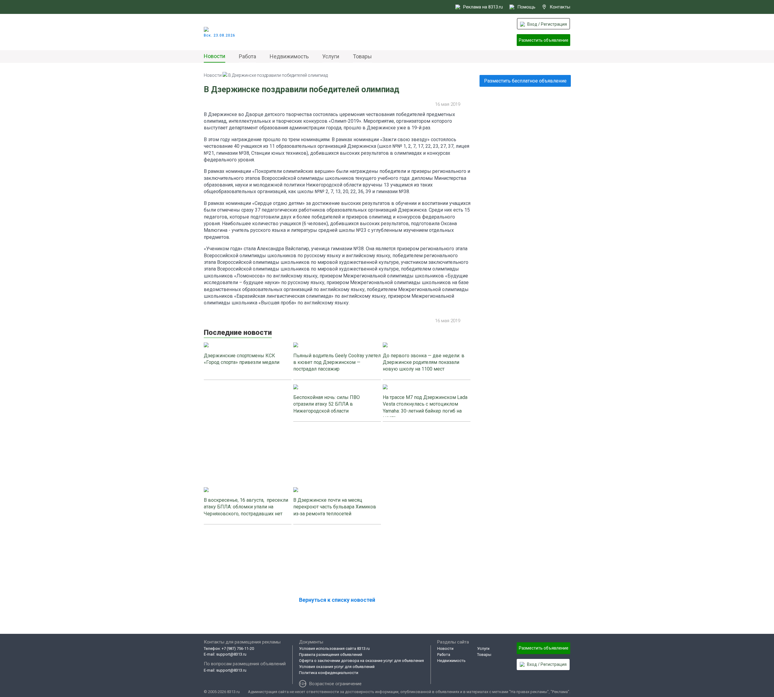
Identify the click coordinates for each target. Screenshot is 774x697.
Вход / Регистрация (547, 24)
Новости (214, 56)
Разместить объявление (543, 40)
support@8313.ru (231, 654)
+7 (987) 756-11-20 (238, 648)
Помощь (526, 7)
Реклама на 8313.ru (483, 7)
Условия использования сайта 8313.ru (334, 648)
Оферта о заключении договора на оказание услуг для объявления (361, 660)
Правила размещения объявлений (330, 654)
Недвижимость (289, 56)
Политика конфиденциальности (328, 672)
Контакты (560, 7)
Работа (247, 56)
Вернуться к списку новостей (337, 600)
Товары (362, 56)
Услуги (330, 56)
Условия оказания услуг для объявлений (337, 666)
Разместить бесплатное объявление (525, 81)
